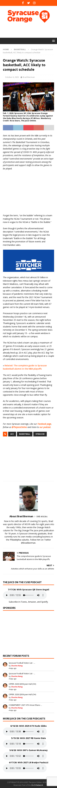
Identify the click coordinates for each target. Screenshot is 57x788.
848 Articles (42, 516)
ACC (12, 434)
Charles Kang (17, 665)
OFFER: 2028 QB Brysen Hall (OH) (22, 684)
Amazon (32, 601)
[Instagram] (34, 3)
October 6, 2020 (12, 77)
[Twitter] (28, 3)
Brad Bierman (29, 77)
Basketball (24, 434)
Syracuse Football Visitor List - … (22, 663)
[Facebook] (22, 3)
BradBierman (29, 542)
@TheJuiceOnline (19, 427)
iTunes (24, 601)
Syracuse (40, 434)
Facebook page (44, 423)
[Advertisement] (30, 30)
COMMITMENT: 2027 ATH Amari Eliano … (25, 705)
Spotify (44, 601)
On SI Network (37, 785)
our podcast (45, 427)
